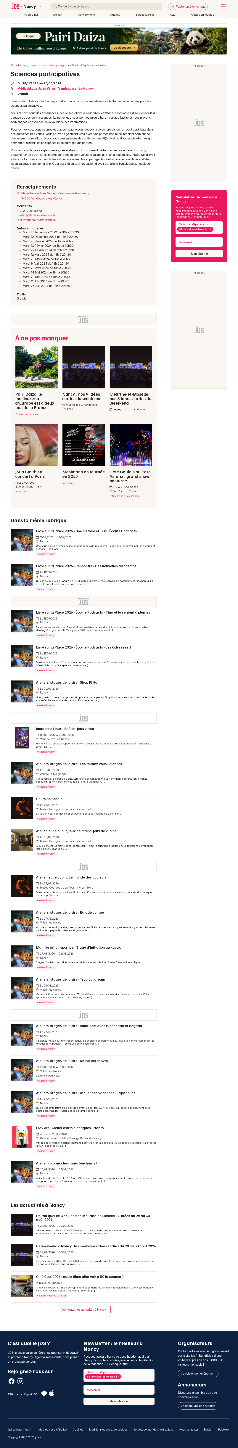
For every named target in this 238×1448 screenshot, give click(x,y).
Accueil (15, 65)
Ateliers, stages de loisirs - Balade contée (70, 912)
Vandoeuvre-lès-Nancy (44, 65)
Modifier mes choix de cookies (108, 1429)
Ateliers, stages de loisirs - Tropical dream (70, 979)
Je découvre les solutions (198, 1406)
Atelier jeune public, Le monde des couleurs (71, 877)
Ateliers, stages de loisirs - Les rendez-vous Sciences (79, 763)
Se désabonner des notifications (153, 1429)
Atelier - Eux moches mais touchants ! (66, 1163)
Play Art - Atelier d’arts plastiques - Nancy (70, 1128)
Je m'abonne (199, 253)
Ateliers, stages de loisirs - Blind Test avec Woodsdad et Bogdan (89, 1025)
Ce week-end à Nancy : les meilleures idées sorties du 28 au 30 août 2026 (96, 1246)
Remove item (211, 229)
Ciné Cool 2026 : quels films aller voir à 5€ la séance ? (80, 1276)
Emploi (208, 1429)
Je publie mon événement (198, 1373)
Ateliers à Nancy (46, 554)
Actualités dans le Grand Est (52, 1295)
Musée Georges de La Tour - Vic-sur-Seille (66, 809)
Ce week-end (86, 14)
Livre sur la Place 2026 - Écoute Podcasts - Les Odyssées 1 (83, 647)
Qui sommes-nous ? (20, 1429)
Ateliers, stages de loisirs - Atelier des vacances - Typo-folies (85, 1093)
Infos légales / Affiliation (52, 1429)
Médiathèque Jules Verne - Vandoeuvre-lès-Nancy (54, 193)
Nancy (29, 6)
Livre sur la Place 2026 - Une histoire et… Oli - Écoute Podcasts (86, 531)
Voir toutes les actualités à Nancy (83, 1309)
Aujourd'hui (31, 14)
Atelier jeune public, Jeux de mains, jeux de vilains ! (77, 831)
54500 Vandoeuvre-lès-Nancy (42, 198)
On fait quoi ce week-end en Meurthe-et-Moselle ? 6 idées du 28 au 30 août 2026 (93, 1217)
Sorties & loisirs (145, 14)
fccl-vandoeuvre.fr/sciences (36, 220)
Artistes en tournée (202, 14)
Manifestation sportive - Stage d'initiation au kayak (78, 947)
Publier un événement (190, 6)
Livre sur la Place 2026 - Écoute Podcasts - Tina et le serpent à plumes (93, 612)
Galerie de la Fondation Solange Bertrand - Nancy (70, 1138)
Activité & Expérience (83, 65)
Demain (57, 14)
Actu (172, 14)
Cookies (78, 1429)
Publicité (223, 1429)
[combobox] (199, 227)
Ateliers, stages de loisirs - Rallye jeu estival (72, 1060)
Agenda (115, 14)
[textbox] (215, 229)
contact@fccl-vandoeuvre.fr (36, 215)
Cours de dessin (49, 798)
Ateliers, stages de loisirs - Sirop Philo (66, 682)
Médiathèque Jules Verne (36, 88)
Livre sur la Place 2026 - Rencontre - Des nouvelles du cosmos (86, 566)
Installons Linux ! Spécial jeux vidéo (65, 728)
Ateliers (102, 65)
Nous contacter (188, 1429)
